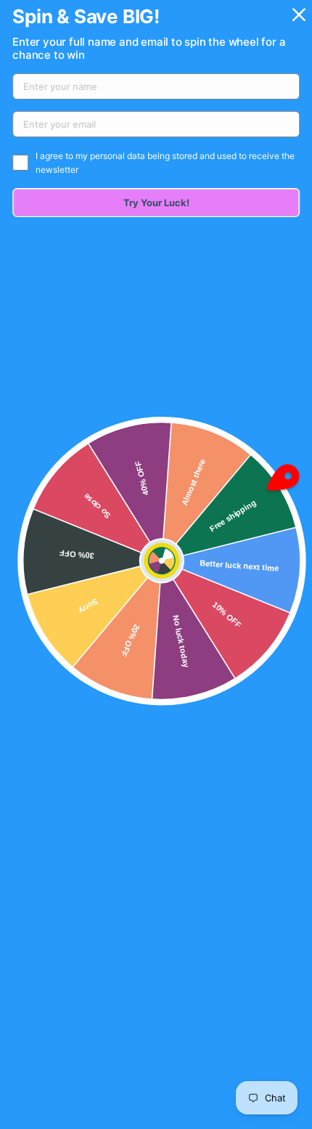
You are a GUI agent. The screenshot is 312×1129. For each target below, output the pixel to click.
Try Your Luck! (156, 202)
